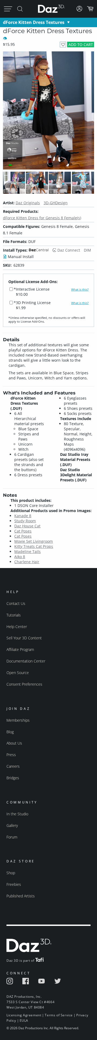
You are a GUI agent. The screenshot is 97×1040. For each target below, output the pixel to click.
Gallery (12, 825)
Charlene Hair (26, 561)
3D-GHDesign (56, 202)
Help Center (16, 626)
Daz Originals (28, 202)
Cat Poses (23, 531)
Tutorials (13, 615)
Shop (10, 872)
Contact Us (15, 603)
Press (11, 754)
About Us (14, 743)
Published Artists (20, 895)
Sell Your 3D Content (24, 637)
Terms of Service (59, 1015)
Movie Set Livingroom (33, 541)
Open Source (17, 672)
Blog (10, 731)
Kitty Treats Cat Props (33, 546)
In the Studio (17, 813)
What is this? (80, 289)
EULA (24, 1020)
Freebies (13, 884)
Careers (13, 766)
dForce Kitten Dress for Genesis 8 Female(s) (42, 217)
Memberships (18, 720)
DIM (87, 250)
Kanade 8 (22, 515)
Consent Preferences (24, 684)
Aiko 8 (19, 556)
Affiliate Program (20, 649)
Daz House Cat (27, 525)
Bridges (12, 777)
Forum (11, 837)
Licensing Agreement (23, 1015)
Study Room (25, 520)
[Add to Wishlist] (63, 44)
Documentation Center (25, 661)
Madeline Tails (27, 551)
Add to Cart (80, 44)
